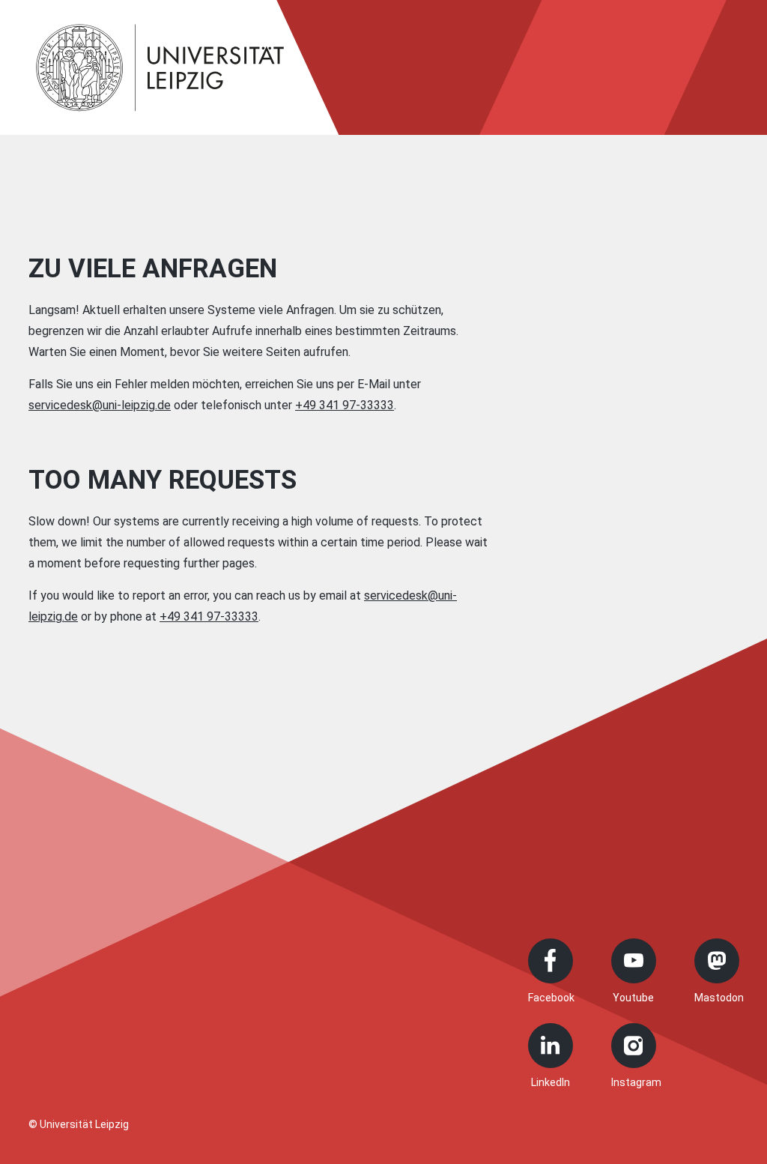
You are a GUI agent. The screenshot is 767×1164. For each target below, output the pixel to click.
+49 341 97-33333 (344, 405)
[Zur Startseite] (160, 67)
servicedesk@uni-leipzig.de (99, 405)
